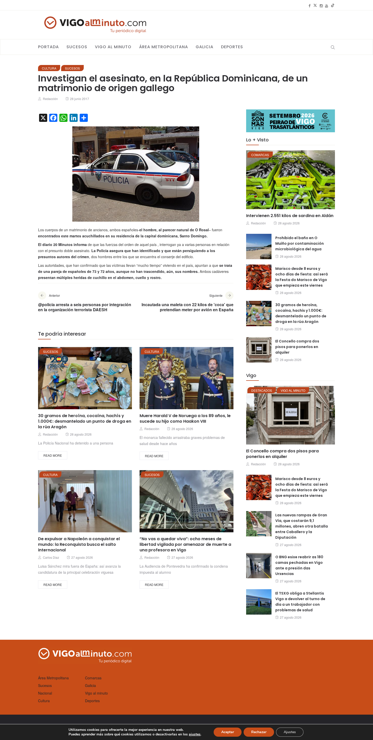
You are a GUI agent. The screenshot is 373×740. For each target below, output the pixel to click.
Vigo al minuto (113, 47)
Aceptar (227, 732)
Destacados (261, 390)
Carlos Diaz (51, 557)
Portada (48, 47)
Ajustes (290, 732)
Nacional (45, 693)
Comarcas (260, 155)
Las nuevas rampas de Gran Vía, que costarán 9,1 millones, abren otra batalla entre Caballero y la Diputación (301, 526)
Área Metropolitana (163, 47)
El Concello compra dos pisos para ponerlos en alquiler (297, 347)
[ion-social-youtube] (326, 6)
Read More (52, 455)
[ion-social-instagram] (321, 6)
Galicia (204, 47)
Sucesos (76, 47)
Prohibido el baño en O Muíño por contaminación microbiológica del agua (299, 243)
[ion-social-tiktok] (332, 5)
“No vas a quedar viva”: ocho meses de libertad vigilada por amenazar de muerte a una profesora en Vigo (185, 544)
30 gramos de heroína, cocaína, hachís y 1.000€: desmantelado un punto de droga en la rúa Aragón (84, 421)
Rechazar (258, 732)
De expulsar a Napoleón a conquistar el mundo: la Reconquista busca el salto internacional (79, 544)
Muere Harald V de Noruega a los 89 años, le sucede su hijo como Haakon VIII (185, 418)
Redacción (50, 98)
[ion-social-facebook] (310, 6)
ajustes (194, 734)
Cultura (49, 68)
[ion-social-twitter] (315, 5)
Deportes (232, 47)
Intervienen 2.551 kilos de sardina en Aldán (289, 216)
